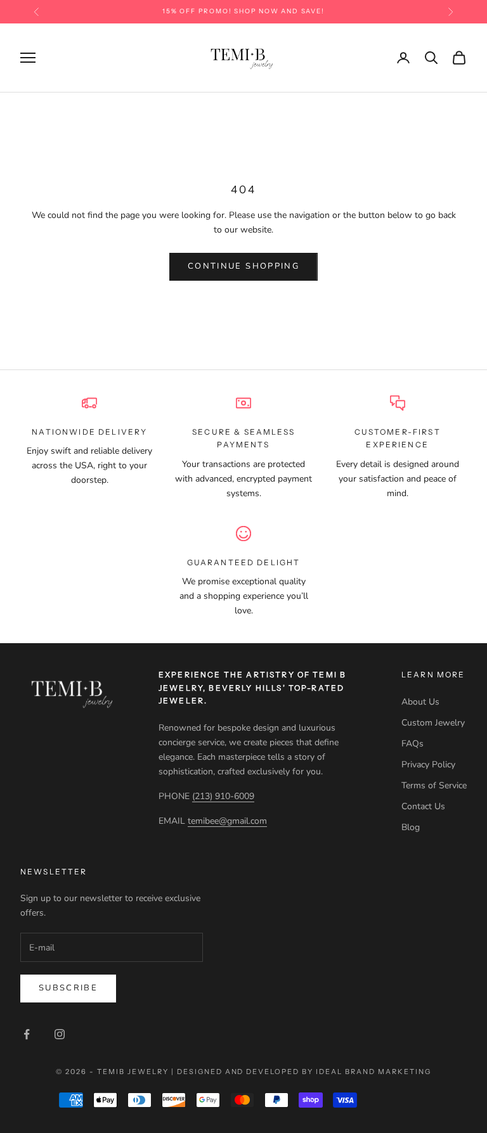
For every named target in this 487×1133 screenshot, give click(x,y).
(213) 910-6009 (223, 796)
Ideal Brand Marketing (373, 1071)
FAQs (412, 744)
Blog (410, 827)
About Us (420, 702)
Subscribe (68, 988)
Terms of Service (434, 785)
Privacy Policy (428, 765)
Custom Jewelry (433, 723)
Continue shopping (243, 266)
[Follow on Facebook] (26, 1034)
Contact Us (423, 806)
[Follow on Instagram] (59, 1034)
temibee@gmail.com (227, 821)
